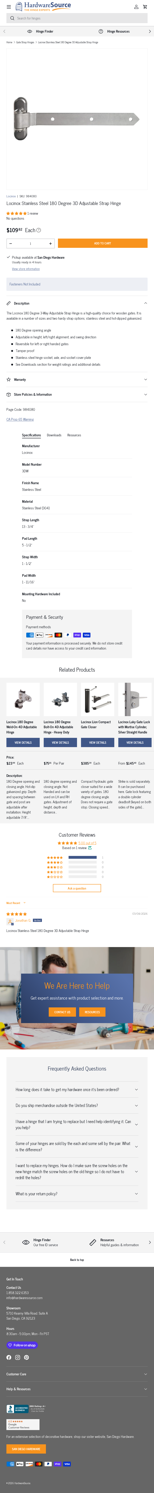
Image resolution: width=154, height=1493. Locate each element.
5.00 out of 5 (87, 843)
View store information (26, 268)
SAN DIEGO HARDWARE (26, 1448)
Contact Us (62, 1011)
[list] (77, 119)
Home (9, 42)
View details (23, 742)
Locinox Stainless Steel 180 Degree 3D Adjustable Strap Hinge (68, 42)
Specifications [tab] (31, 435)
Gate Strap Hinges (25, 42)
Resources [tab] (74, 435)
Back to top (77, 1259)
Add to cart (102, 243)
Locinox (11, 196)
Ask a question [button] (77, 888)
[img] (16, 914)
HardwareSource (22, 1483)
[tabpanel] (77, 523)
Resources (92, 1011)
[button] (145, 6)
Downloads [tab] (54, 435)
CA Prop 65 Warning (20, 419)
